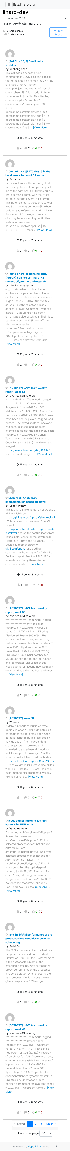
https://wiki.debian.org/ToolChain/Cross (29, 761)
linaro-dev (15, 12)
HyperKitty (34, 1146)
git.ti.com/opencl (15, 548)
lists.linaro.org (24, 4)
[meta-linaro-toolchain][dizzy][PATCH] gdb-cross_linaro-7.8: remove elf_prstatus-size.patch (26, 277)
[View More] (40, 127)
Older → (51, 1123)
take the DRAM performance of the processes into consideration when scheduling (28, 938)
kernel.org (41, 886)
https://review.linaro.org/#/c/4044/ (26, 450)
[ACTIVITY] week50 (21, 718)
